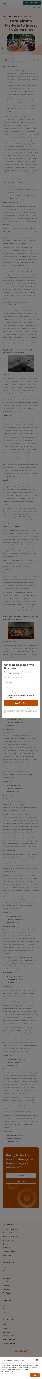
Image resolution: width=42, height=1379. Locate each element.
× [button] (40, 1360)
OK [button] (35, 1375)
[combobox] (37, 1360)
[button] (6, 687)
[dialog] (21, 1368)
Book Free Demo (21, 703)
